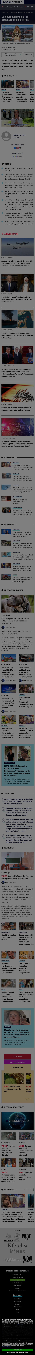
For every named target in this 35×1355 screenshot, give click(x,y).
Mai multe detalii (20, 1324)
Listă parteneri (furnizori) (6, 1346)
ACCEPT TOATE (17, 1350)
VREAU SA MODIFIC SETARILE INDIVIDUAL (17, 1352)
